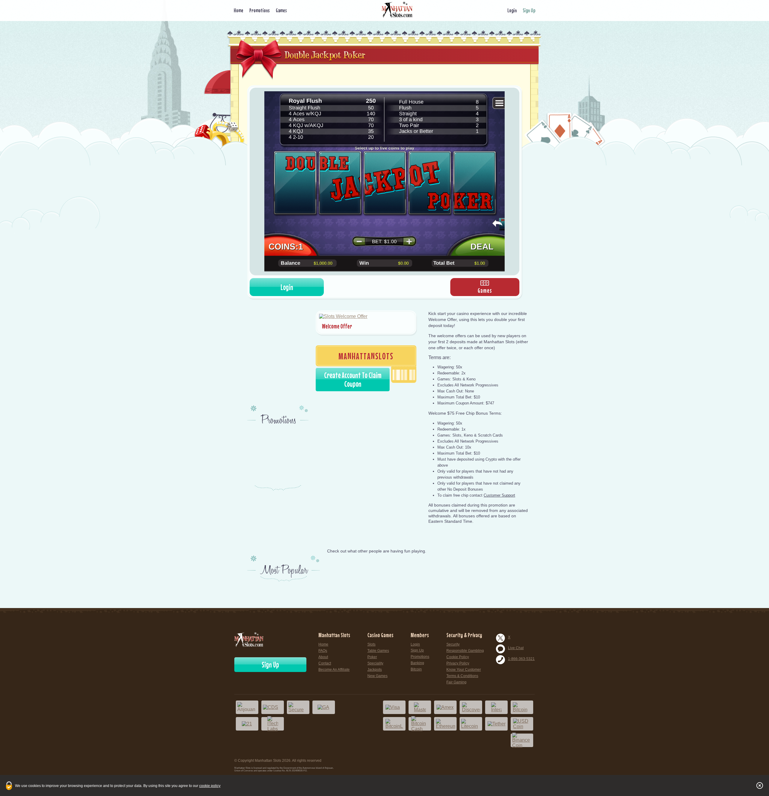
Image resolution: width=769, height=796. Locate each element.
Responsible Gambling (465, 651)
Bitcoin (416, 669)
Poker (372, 657)
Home (238, 10)
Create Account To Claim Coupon (352, 379)
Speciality (375, 663)
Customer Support (499, 495)
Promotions (259, 10)
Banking (417, 663)
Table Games (378, 651)
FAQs (322, 651)
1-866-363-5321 (521, 659)
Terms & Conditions (462, 676)
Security (453, 644)
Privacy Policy (457, 663)
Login (512, 10)
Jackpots (374, 669)
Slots (371, 644)
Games (281, 10)
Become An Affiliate (334, 669)
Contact (324, 663)
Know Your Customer (463, 669)
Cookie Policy (457, 657)
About (323, 657)
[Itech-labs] (272, 724)
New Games (377, 676)
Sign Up (529, 10)
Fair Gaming (456, 682)
